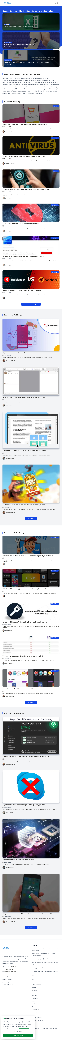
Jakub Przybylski (9, 405)
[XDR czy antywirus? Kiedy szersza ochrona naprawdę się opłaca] (31, 735)
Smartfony (34, 1014)
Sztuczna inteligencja (37, 1017)
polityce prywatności (24, 1028)
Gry (32, 1006)
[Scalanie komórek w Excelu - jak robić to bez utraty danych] (31, 21)
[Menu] (55, 3)
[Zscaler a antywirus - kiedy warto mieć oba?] (31, 838)
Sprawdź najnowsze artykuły (31, 304)
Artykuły (34, 945)
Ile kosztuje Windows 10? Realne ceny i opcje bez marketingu (19, 44)
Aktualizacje (35, 982)
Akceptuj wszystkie (18, 1035)
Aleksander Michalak (10, 360)
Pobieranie (34, 990)
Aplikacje (34, 987)
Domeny (34, 1001)
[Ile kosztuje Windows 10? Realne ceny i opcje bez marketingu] (31, 40)
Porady (33, 1004)
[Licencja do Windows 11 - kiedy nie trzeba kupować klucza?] (31, 245)
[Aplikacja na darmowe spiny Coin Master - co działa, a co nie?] (31, 484)
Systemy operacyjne (36, 984)
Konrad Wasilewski (10, 458)
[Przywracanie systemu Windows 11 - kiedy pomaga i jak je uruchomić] (31, 545)
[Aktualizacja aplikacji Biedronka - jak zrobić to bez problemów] (31, 678)
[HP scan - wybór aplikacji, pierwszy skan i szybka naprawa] (31, 381)
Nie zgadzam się (18, 1031)
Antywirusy (34, 995)
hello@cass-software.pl (10, 971)
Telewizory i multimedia (37, 1020)
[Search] (57, 3)
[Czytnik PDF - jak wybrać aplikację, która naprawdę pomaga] (31, 430)
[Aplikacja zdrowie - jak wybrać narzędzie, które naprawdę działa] (31, 178)
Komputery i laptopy (36, 1009)
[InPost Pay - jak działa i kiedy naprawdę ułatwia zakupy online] (31, 113)
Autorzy (5, 976)
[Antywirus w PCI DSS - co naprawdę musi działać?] (31, 213)
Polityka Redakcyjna (47, 1028)
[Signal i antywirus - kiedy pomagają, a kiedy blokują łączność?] (31, 786)
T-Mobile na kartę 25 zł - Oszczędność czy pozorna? (45, 971)
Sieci (33, 993)
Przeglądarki (35, 998)
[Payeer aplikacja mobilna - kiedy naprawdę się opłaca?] (31, 335)
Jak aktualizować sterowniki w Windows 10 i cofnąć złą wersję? (26, 62)
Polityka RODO (37, 1028)
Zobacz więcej (31, 518)
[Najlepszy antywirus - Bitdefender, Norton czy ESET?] (31, 279)
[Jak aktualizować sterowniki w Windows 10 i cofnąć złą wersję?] (31, 58)
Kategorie (35, 976)
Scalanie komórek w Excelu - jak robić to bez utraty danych (18, 26)
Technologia (35, 1012)
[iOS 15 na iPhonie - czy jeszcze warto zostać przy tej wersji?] (31, 578)
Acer (33, 979)
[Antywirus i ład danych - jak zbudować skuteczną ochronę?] (31, 145)
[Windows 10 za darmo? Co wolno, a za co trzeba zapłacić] (31, 645)
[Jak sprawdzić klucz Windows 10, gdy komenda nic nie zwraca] (31, 611)
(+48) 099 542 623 (8, 969)
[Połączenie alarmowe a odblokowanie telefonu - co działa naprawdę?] (31, 893)
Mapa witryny (56, 1028)
